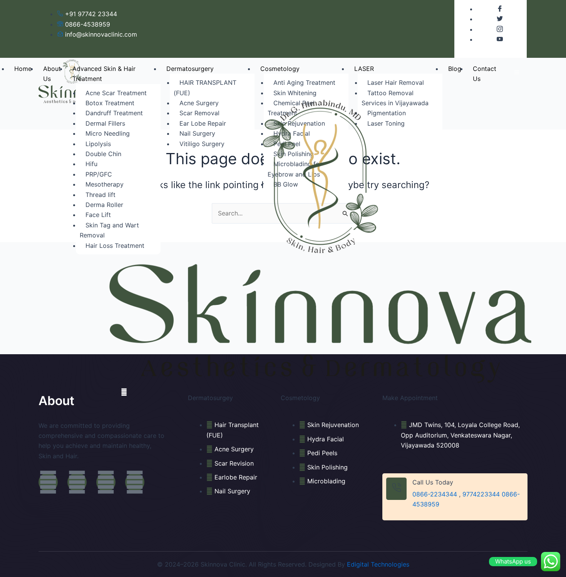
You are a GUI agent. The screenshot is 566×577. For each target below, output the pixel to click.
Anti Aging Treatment (304, 82)
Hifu (91, 164)
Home (23, 68)
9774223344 (481, 494)
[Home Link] (320, 241)
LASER (364, 68)
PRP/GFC (98, 174)
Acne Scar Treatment (116, 93)
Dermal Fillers (105, 123)
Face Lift (98, 215)
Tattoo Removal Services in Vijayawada (395, 98)
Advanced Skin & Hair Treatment (104, 73)
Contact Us (484, 73)
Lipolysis (98, 144)
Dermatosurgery (190, 68)
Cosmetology (280, 68)
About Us (52, 73)
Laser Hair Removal (395, 82)
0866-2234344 (434, 494)
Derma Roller (104, 205)
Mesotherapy (104, 184)
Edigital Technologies (378, 564)
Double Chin (103, 154)
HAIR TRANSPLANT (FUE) (205, 87)
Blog (454, 68)
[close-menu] (124, 392)
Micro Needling (107, 133)
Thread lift (100, 195)
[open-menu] (516, 73)
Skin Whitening (294, 93)
